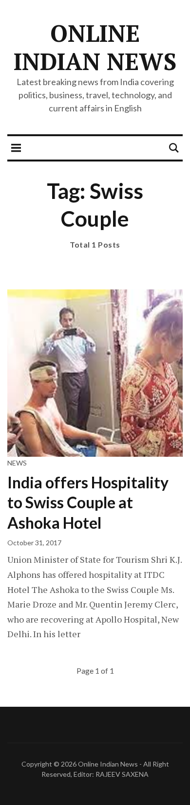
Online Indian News (95, 47)
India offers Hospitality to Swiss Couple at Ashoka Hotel (88, 502)
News (17, 463)
